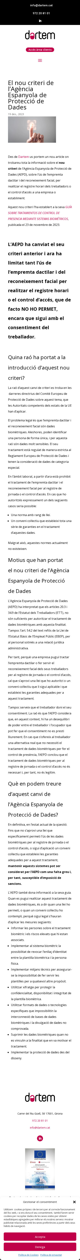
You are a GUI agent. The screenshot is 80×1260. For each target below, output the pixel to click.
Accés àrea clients (40, 49)
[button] (74, 1202)
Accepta (40, 1237)
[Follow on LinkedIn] (40, 21)
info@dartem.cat (41, 5)
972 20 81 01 (41, 13)
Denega (40, 1247)
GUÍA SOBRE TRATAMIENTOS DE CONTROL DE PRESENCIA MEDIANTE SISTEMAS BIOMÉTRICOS (40, 213)
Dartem (23, 157)
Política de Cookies (28, 1254)
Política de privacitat (51, 1254)
